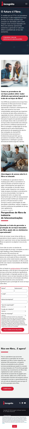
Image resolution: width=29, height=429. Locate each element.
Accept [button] (14, 426)
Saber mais (7, 389)
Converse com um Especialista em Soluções (12, 38)
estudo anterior (15, 268)
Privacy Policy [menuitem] (7, 415)
